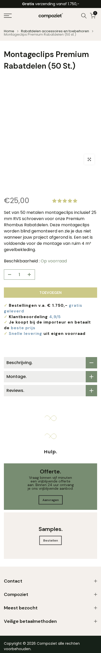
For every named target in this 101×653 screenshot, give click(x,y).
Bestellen (50, 540)
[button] (65, 201)
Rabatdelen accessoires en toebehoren (55, 31)
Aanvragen (50, 500)
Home (9, 31)
